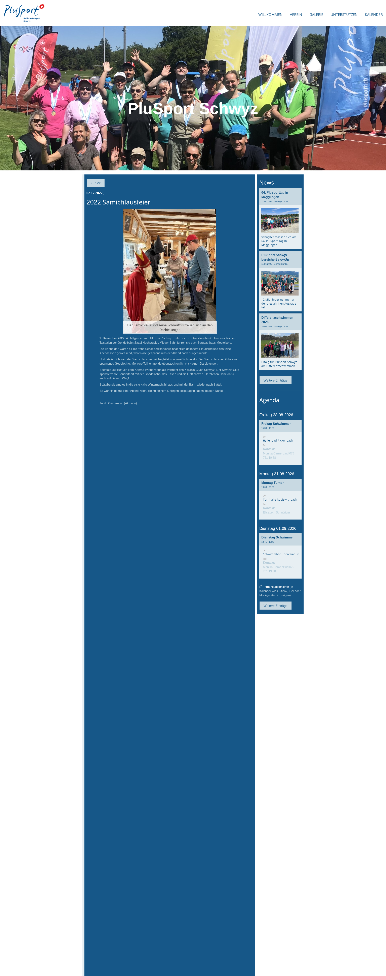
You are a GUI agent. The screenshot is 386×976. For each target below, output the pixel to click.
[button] (280, 442)
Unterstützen (344, 14)
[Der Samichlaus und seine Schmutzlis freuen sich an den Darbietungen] (169, 271)
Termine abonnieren (276, 586)
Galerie (316, 14)
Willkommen (270, 14)
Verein (296, 14)
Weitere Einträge (275, 380)
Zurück (96, 183)
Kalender (374, 14)
